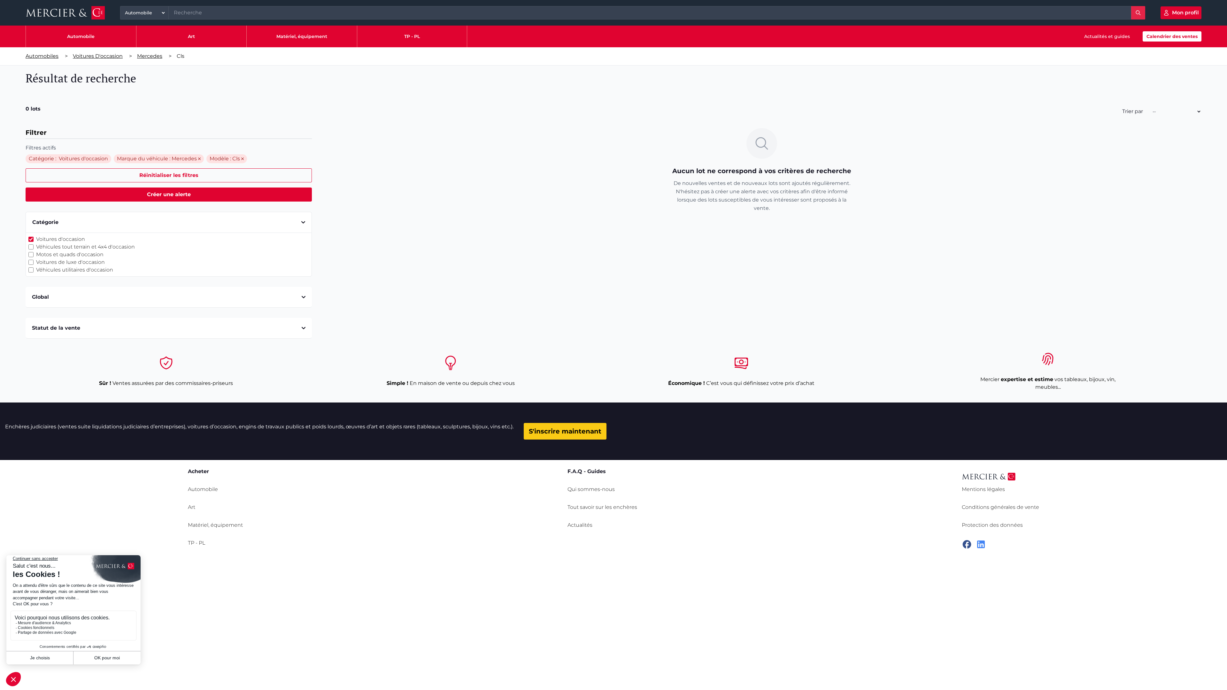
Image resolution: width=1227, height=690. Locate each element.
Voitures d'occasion (98, 56)
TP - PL (412, 36)
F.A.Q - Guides (586, 471)
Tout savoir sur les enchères (602, 507)
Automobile (81, 36)
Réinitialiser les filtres (168, 175)
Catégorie (45, 222)
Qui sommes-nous (591, 489)
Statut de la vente (56, 328)
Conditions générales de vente (1000, 507)
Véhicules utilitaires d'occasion (74, 270)
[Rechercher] (1138, 12)
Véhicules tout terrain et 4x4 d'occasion (85, 247)
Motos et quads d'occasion (70, 254)
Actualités (579, 525)
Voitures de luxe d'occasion (70, 262)
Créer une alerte (169, 194)
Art (191, 36)
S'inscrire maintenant (565, 431)
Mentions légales (983, 489)
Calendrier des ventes (1172, 36)
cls (180, 56)
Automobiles (42, 56)
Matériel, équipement (301, 36)
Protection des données (992, 525)
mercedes (149, 56)
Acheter (198, 471)
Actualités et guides (1107, 36)
